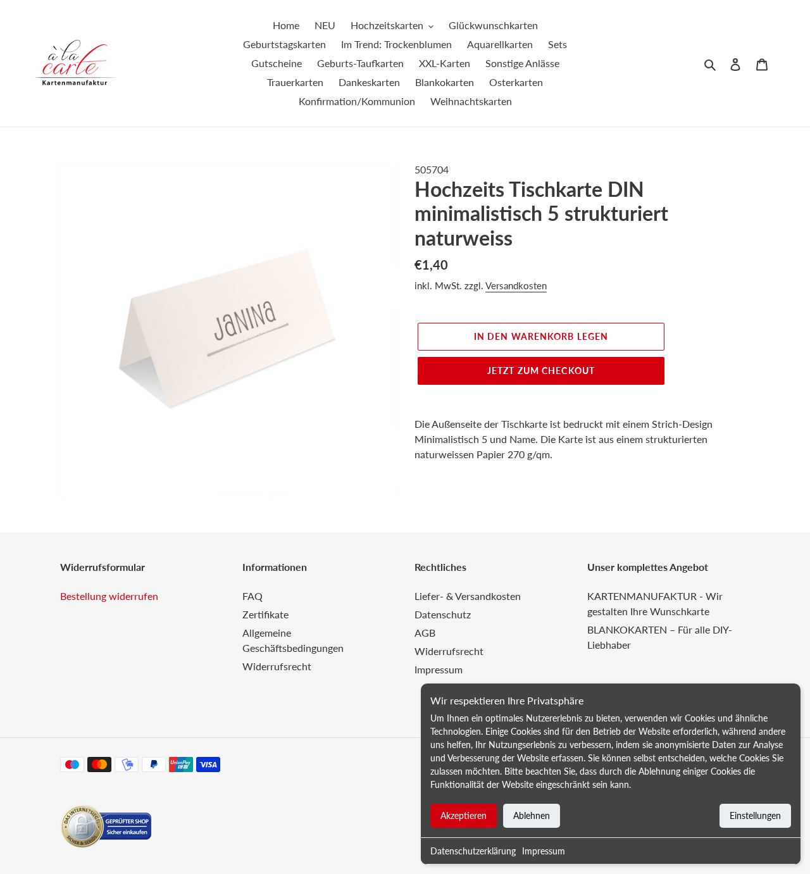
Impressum (543, 851)
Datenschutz (442, 614)
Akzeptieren (463, 815)
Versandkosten (516, 285)
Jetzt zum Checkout (541, 370)
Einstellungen (755, 815)
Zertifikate (265, 614)
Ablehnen (531, 815)
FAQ (252, 596)
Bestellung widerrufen (109, 596)
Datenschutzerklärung (473, 851)
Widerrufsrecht (276, 666)
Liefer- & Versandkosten (467, 596)
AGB (424, 633)
